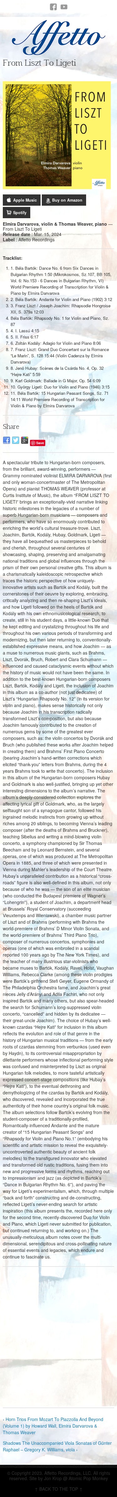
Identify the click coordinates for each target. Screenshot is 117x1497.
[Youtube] (64, 7)
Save (40, 442)
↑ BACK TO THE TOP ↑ (59, 1489)
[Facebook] (53, 7)
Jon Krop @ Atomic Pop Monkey (76, 1478)
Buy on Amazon (67, 200)
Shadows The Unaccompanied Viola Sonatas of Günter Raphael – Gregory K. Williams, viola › (57, 1446)
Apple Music (25, 200)
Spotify (20, 212)
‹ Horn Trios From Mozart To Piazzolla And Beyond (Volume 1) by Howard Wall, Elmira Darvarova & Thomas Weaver (53, 1425)
